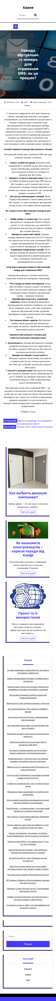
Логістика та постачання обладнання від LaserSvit (28, 875)
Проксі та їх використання (28, 615)
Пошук (35, 15)
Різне (32, 411)
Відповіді (28, 969)
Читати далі (28, 512)
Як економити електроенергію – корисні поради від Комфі (28, 549)
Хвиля (28, 7)
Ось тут (31, 131)
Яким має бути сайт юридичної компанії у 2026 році (28, 703)
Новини (28, 974)
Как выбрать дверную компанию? (28, 495)
